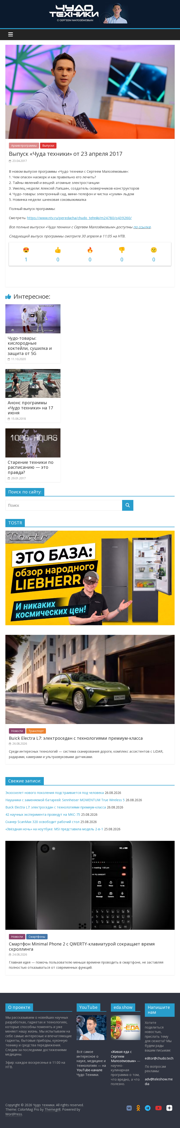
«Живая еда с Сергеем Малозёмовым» (123, 1056)
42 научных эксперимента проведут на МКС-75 (42, 814)
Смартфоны (37, 937)
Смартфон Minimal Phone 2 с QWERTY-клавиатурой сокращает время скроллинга (82, 946)
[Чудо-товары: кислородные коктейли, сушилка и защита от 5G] (32, 307)
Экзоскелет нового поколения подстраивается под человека (54, 792)
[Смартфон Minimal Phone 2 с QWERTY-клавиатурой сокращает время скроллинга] (90, 843)
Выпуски (48, 146)
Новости (17, 731)
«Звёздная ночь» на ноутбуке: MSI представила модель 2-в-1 (54, 829)
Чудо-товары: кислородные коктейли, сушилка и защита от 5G (30, 345)
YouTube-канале (89, 1070)
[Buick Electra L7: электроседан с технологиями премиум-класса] (90, 637)
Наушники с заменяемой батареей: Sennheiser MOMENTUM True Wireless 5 (65, 800)
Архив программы (24, 146)
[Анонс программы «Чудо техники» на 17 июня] (32, 371)
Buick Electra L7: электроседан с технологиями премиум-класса (76, 738)
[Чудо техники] (90, 5)
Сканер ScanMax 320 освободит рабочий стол (42, 821)
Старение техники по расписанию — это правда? (30, 467)
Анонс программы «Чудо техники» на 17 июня (30, 407)
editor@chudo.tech (159, 1058)
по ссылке (141, 227)
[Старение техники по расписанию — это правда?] (32, 431)
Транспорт (36, 731)
